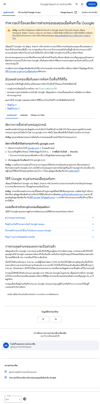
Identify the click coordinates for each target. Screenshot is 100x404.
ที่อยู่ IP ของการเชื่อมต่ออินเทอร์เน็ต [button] (20, 237)
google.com (33, 148)
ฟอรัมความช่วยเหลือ (89, 12)
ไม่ (56, 319)
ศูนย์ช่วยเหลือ (9, 12)
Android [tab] (23, 115)
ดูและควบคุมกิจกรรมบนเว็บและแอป (23, 372)
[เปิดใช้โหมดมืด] (25, 399)
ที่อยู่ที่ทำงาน (12, 108)
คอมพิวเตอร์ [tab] (12, 115)
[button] (5, 4)
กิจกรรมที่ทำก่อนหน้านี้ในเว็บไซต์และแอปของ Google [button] (28, 230)
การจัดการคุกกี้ (73, 171)
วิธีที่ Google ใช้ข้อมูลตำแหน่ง (42, 197)
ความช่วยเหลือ (11, 365)
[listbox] (13, 399)
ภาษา (9, 396)
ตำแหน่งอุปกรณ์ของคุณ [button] (15, 218)
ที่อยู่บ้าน (10, 105)
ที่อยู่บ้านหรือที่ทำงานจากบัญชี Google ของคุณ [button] (25, 224)
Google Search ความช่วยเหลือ (56, 4)
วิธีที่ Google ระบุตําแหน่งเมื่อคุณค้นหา (21, 71)
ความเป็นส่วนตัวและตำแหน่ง (71, 194)
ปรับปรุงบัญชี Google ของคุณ (29, 12)
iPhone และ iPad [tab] (37, 115)
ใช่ (43, 319)
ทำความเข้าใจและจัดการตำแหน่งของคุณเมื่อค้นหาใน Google (32, 378)
